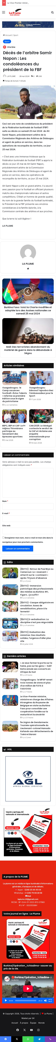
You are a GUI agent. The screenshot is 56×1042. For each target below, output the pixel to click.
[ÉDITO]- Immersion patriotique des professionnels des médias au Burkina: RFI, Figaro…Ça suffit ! (36, 590)
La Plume (48, 1013)
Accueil (8, 35)
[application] (28, 988)
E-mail (6, 513)
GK (33, 1018)
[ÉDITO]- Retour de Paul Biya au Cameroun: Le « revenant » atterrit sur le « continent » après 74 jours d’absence (36, 573)
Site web (6, 525)
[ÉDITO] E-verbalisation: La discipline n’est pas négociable (36, 621)
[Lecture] (5, 1000)
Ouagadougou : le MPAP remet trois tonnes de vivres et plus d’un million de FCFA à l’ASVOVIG (36, 684)
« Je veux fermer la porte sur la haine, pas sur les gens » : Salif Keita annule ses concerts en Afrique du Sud (36, 667)
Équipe (33, 1023)
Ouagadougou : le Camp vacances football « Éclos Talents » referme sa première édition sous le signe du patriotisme (14, 394)
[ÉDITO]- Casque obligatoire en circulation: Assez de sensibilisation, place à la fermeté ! (37, 607)
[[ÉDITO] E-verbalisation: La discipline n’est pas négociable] (10, 623)
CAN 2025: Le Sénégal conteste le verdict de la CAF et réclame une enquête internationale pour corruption (40, 432)
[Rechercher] (52, 13)
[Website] (28, 268)
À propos (24, 1023)
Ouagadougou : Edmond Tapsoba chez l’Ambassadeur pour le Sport (41, 391)
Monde (41, 1023)
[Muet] (45, 1000)
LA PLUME (11, 76)
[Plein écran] (50, 1000)
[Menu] (3, 13)
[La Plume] (15, 12)
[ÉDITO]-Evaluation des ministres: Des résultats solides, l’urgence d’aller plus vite (35, 637)
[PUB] (28, 24)
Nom (5, 501)
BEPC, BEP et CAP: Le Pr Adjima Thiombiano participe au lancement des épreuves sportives (13, 431)
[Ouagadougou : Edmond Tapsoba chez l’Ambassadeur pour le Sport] (41, 378)
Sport (15, 35)
